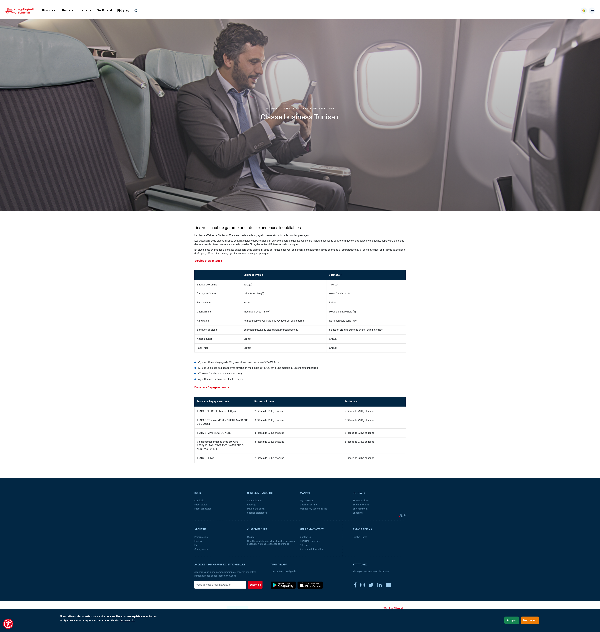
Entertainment (360, 508)
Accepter (511, 620)
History (198, 541)
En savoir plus (127, 620)
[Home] (19, 12)
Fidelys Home (360, 537)
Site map (304, 545)
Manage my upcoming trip (313, 508)
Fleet (197, 545)
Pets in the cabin (256, 508)
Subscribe (255, 584)
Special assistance (257, 512)
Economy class (361, 504)
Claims (251, 537)
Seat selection (254, 500)
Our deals (199, 500)
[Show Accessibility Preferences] (8, 624)
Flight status (200, 504)
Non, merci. (530, 620)
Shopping (357, 512)
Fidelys (123, 10)
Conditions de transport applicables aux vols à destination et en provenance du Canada (271, 542)
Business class (361, 500)
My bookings (306, 500)
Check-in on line (308, 504)
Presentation (201, 537)
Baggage (251, 504)
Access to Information (311, 549)
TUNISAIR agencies (310, 541)
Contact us (305, 537)
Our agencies (201, 549)
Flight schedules (202, 508)
